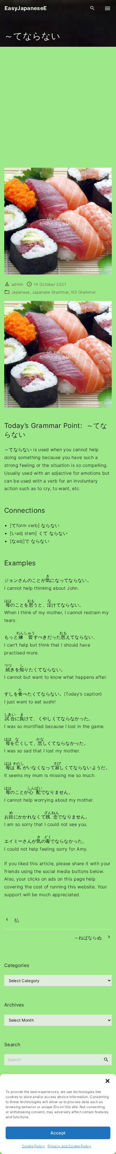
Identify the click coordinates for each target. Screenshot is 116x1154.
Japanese (21, 292)
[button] (107, 1081)
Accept (58, 1133)
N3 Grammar (83, 292)
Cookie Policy (33, 1146)
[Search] (106, 1059)
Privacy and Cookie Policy (69, 1146)
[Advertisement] (58, 107)
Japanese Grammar (50, 292)
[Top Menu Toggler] (107, 8)
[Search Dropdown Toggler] (92, 8)
